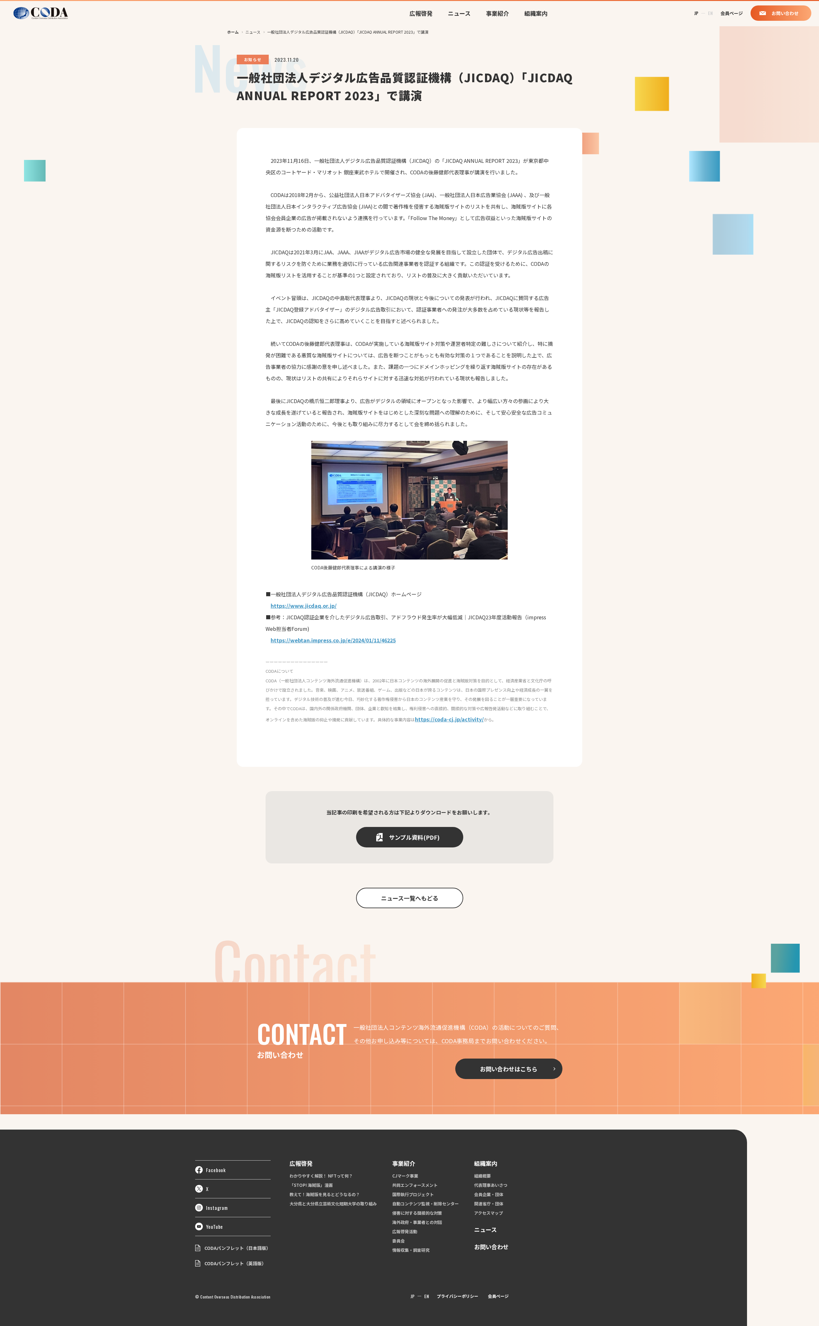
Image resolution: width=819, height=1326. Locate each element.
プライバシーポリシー (457, 1296)
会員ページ (498, 1296)
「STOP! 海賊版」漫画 (311, 1185)
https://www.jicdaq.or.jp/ (304, 605)
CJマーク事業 (405, 1176)
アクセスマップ (488, 1213)
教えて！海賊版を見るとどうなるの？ (325, 1194)
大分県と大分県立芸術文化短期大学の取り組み (333, 1204)
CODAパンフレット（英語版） (235, 1263)
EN (710, 13)
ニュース (459, 13)
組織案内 (535, 13)
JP (696, 13)
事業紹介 (497, 13)
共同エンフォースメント (415, 1185)
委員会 (398, 1241)
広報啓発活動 (404, 1231)
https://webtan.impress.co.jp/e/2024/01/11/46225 (333, 640)
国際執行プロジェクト (413, 1194)
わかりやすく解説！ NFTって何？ (321, 1176)
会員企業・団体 (488, 1194)
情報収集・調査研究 (411, 1250)
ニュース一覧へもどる (409, 898)
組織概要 (482, 1176)
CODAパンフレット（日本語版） (237, 1248)
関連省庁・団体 (488, 1204)
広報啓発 (421, 13)
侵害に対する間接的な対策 (417, 1213)
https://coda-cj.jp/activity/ (449, 719)
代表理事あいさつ (490, 1185)
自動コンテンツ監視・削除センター (425, 1204)
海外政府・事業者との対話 (417, 1222)
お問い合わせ (491, 1247)
